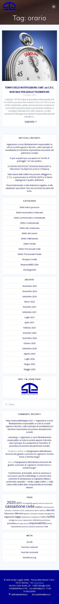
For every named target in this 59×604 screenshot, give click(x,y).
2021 (19, 503)
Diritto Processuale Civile (30, 249)
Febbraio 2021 (29, 327)
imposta (41, 514)
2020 (11, 502)
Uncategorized (29, 269)
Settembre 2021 (29, 312)
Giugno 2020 (29, 364)
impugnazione (49, 514)
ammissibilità (27, 503)
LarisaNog (12, 437)
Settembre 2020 (29, 348)
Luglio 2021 (29, 317)
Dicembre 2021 (29, 307)
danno (36, 510)
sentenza (25, 527)
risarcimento (16, 526)
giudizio (27, 514)
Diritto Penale (29, 243)
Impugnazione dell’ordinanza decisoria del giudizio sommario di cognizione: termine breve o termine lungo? (29, 454)
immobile (33, 514)
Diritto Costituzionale (29, 223)
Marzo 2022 (29, 301)
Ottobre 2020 (30, 343)
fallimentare (9, 513)
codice (38, 506)
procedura (11, 523)
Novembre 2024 (29, 291)
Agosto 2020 (29, 353)
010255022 (39, 582)
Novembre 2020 (29, 338)
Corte (22, 510)
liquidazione (25, 517)
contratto (7, 510)
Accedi (29, 542)
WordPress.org (29, 557)
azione (47, 503)
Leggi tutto (29, 121)
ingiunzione (9, 517)
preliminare (45, 520)
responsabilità (37, 523)
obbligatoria (13, 520)
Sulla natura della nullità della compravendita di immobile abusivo (30, 484)
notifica (43, 517)
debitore (43, 510)
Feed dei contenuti (29, 547)
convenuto (16, 510)
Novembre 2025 (29, 286)
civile (30, 506)
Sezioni (32, 526)
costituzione (29, 510)
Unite (46, 526)
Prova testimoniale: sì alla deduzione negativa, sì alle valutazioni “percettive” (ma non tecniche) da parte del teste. (30, 188)
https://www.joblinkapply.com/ (19, 420)
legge (18, 516)
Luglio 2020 (29, 359)
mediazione (35, 517)
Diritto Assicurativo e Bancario (29, 212)
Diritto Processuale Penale (29, 254)
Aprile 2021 (29, 322)
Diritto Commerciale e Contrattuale (29, 217)
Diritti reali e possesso (29, 207)
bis (51, 503)
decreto (51, 510)
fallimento (19, 513)
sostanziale (39, 527)
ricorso (49, 523)
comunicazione (48, 507)
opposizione (27, 520)
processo (20, 523)
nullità (51, 516)
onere (20, 520)
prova (26, 523)
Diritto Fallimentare (29, 238)
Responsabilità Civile (30, 264)
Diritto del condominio (30, 228)
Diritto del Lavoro (29, 233)
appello (35, 503)
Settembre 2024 (29, 296)
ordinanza (37, 520)
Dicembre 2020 (29, 333)
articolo (41, 503)
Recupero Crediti (29, 259)
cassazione (15, 506)
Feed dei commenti (29, 552)
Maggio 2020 (29, 369)
